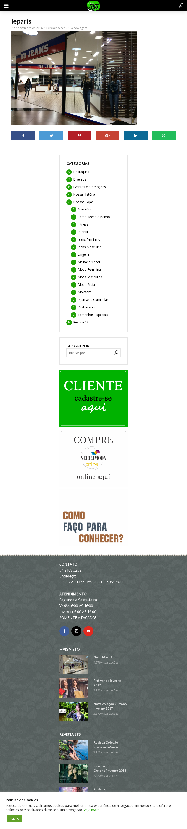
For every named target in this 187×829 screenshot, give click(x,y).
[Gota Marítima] (74, 664)
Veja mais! (91, 809)
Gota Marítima (105, 657)
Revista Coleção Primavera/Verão (106, 744)
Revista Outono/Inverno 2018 (110, 768)
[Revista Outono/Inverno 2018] (74, 773)
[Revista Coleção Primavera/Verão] (74, 749)
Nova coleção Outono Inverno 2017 (110, 706)
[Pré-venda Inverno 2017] (74, 688)
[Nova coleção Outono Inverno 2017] (74, 711)
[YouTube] (88, 631)
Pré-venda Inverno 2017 (107, 683)
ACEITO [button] (14, 818)
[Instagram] (76, 631)
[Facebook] (64, 631)
